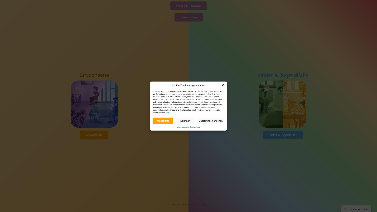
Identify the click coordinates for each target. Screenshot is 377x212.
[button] (222, 85)
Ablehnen (185, 120)
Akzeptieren (163, 120)
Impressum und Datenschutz (188, 127)
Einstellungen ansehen (211, 120)
